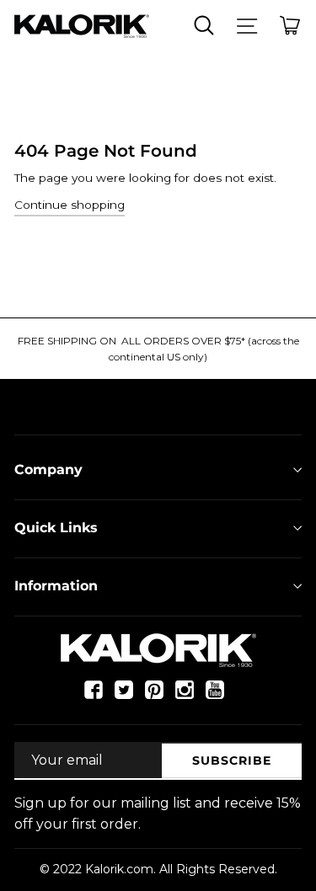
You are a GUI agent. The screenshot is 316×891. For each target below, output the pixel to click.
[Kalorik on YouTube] (215, 696)
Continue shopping (69, 204)
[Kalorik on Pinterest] (154, 696)
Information (56, 586)
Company (48, 470)
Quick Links (56, 528)
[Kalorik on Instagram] (184, 696)
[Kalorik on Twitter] (124, 696)
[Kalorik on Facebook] (93, 696)
